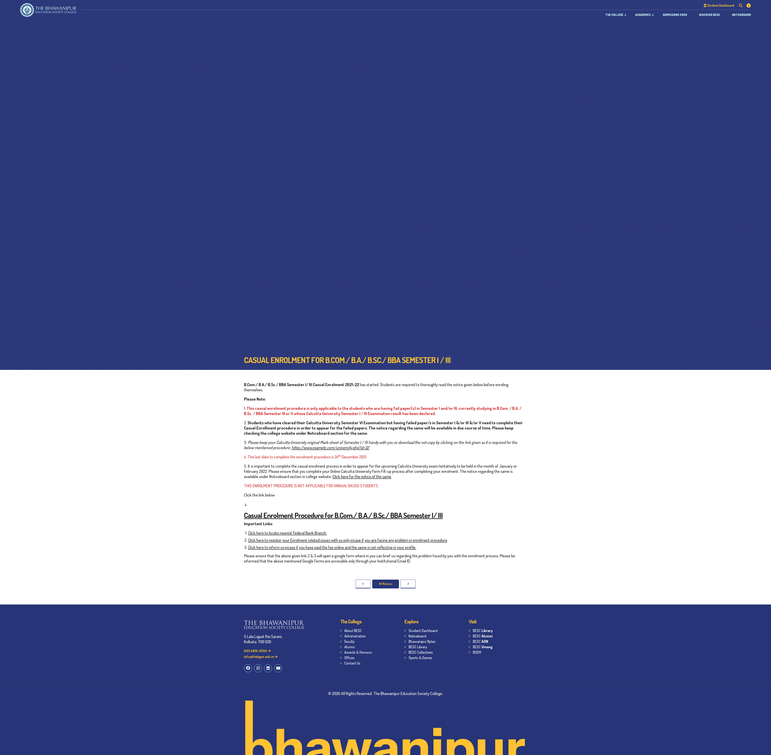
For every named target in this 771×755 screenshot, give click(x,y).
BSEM (477, 652)
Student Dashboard (423, 630)
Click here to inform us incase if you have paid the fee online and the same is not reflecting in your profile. (332, 547)
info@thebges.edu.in (259, 656)
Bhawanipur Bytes (422, 641)
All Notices (385, 583)
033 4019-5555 (256, 651)
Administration (355, 636)
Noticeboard (741, 15)
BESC (483, 630)
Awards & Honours (358, 652)
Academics (643, 15)
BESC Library (418, 646)
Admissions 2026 (675, 15)
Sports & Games (420, 657)
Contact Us (352, 663)
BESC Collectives (421, 652)
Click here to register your (269, 540)
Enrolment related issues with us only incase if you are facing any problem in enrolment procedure (368, 540)
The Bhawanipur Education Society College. (408, 693)
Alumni (349, 646)
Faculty (349, 641)
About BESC (353, 630)
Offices (349, 657)
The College (614, 15)
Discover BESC (709, 15)
